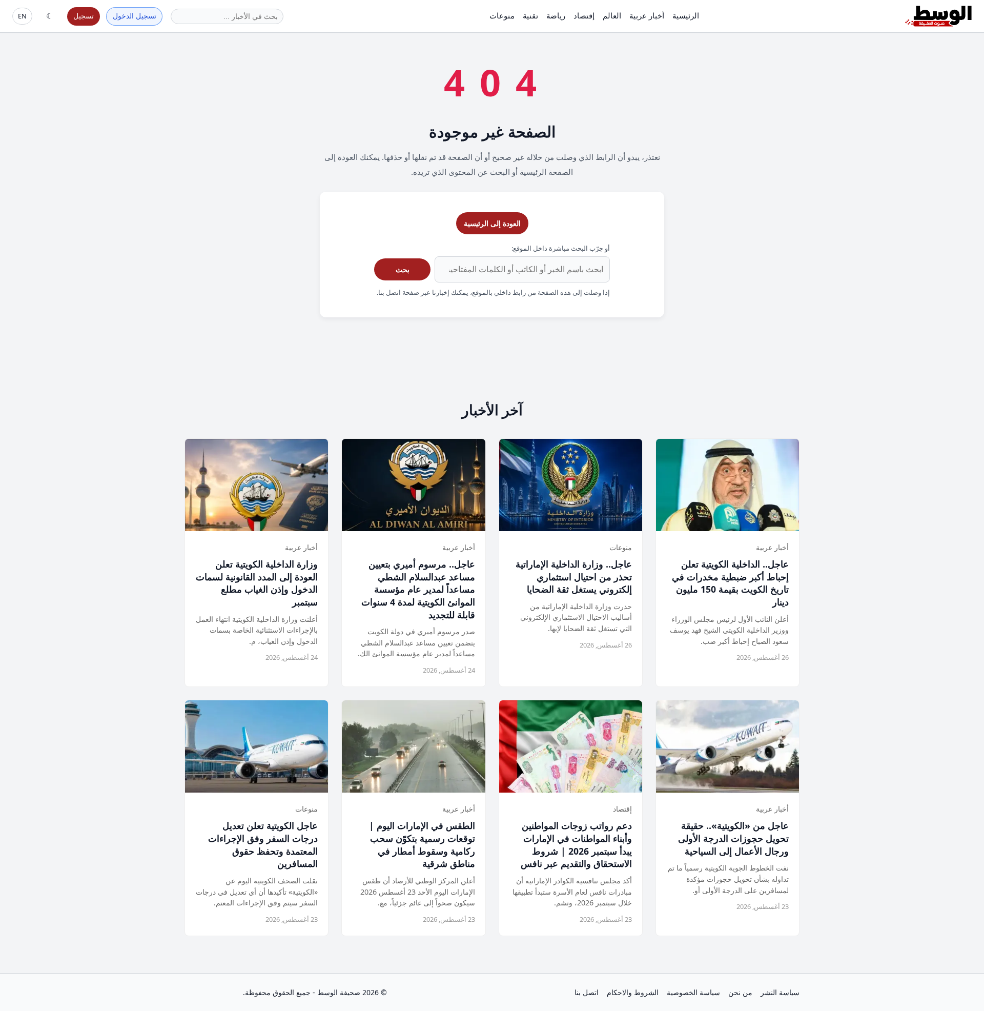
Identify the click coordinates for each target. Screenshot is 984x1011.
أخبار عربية (646, 15)
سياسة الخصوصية (693, 992)
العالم (612, 15)
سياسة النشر (780, 992)
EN (22, 16)
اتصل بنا (587, 992)
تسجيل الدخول (134, 16)
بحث (402, 269)
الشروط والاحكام (633, 992)
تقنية (530, 15)
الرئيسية (685, 15)
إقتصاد (583, 15)
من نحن (740, 992)
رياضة (555, 15)
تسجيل (83, 16)
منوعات (502, 15)
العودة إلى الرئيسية (492, 223)
